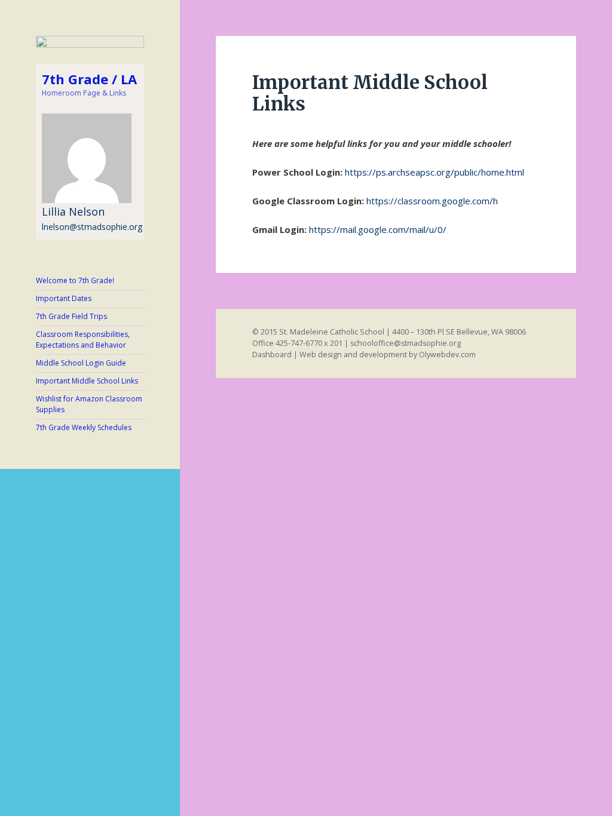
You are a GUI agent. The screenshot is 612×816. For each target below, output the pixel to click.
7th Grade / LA (89, 79)
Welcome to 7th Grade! (75, 280)
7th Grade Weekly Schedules (83, 427)
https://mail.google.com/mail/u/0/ (377, 229)
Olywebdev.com (447, 354)
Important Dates (63, 298)
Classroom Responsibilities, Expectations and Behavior (83, 339)
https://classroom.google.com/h (432, 201)
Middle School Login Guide (81, 363)
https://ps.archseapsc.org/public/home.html (434, 172)
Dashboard (272, 354)
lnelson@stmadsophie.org (92, 226)
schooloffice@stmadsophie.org (405, 343)
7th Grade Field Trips (71, 316)
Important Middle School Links (87, 381)
